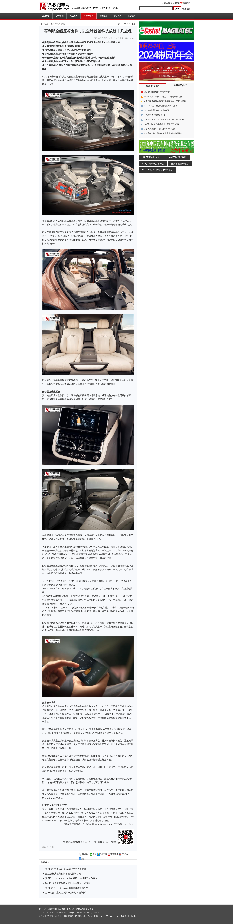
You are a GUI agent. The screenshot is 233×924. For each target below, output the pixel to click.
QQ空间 (103, 854)
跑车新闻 (60, 16)
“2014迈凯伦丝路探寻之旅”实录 (157, 170)
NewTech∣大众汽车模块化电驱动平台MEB (161, 124)
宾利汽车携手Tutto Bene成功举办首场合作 (65, 869)
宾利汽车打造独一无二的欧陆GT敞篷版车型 (66, 888)
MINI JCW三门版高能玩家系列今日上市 (160, 106)
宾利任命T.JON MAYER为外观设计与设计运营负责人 (71, 878)
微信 (94, 854)
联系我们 (131, 16)
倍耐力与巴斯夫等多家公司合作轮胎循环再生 (163, 133)
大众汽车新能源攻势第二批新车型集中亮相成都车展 (166, 101)
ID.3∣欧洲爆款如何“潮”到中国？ (157, 92)
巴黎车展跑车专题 (180, 164)
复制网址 (85, 854)
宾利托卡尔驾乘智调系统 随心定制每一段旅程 (67, 883)
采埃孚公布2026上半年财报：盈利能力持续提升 (164, 119)
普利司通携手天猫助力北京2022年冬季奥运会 (163, 96)
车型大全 (117, 16)
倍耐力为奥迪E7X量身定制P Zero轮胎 (159, 129)
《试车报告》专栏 (151, 157)
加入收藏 (175, 3)
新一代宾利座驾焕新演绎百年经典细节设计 (66, 892)
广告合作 (80, 909)
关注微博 (187, 3)
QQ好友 (125, 854)
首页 (52, 24)
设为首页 (166, 3)
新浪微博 (114, 854)
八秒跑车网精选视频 (176, 157)
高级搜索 (186, 9)
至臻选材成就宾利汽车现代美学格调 (63, 873)
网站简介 (89, 909)
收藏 (133, 24)
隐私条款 (61, 909)
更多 (83, 859)
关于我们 (42, 909)
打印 (129, 24)
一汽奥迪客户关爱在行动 (154, 115)
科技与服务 (88, 16)
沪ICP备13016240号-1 (56, 916)
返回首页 (46, 16)
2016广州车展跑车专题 (153, 164)
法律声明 (52, 909)
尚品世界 (74, 16)
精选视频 (103, 16)
